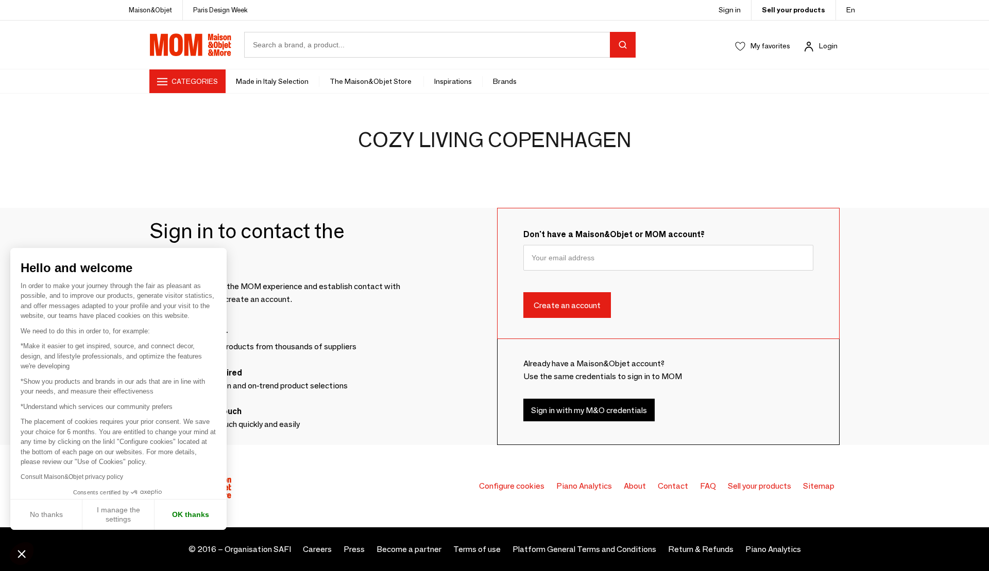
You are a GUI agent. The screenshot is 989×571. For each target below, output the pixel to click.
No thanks (46, 514)
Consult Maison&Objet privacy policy (72, 476)
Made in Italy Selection (272, 81)
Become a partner (409, 549)
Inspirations (453, 81)
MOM (190, 45)
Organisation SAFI (258, 549)
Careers (317, 549)
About (635, 486)
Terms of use (477, 549)
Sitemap (818, 486)
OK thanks (190, 514)
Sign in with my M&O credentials (589, 410)
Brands (505, 81)
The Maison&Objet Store (371, 81)
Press (354, 549)
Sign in (730, 9)
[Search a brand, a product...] (623, 45)
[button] (21, 553)
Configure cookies (511, 486)
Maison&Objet (150, 10)
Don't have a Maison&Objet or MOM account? (614, 234)
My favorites (770, 45)
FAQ (708, 486)
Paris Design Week (220, 10)
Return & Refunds (701, 549)
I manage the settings (118, 514)
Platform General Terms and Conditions (584, 549)
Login (828, 45)
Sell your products (793, 9)
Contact (673, 486)
